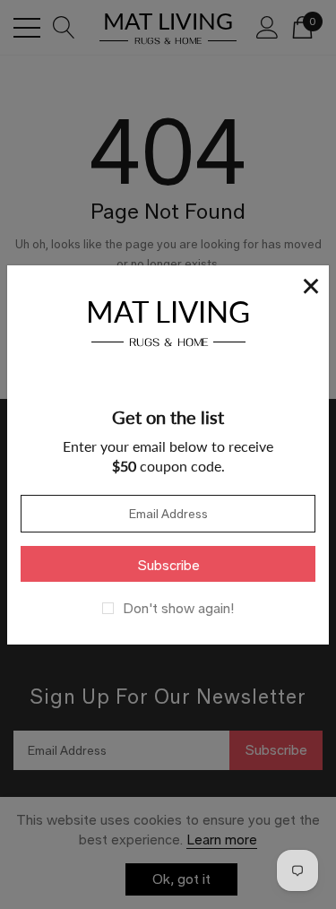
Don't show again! (178, 609)
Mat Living (168, 320)
